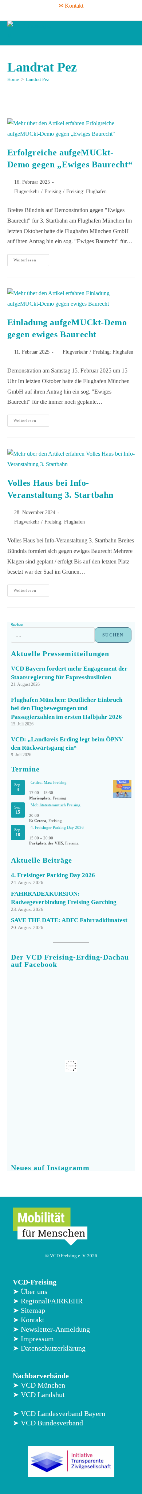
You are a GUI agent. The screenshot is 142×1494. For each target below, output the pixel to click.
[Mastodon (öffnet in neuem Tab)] (93, 14)
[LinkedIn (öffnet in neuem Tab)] (74, 14)
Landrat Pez (37, 79)
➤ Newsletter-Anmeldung (51, 1329)
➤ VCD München (39, 1385)
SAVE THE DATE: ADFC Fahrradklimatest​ (69, 920)
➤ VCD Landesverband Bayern (59, 1413)
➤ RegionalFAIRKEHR (48, 1301)
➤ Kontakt (28, 1320)
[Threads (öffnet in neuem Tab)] (55, 14)
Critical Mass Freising (49, 782)
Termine (25, 769)
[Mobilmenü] (127, 33)
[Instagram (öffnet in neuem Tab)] (65, 14)
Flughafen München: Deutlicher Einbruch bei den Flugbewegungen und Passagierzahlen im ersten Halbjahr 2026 (66, 708)
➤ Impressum (33, 1339)
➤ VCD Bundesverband (48, 1423)
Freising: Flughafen (86, 191)
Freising (52, 191)
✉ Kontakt (71, 6)
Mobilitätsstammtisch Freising (55, 805)
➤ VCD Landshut (39, 1395)
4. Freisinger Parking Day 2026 (57, 827)
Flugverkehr (26, 191)
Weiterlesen (31, 258)
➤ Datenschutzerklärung (49, 1348)
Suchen (17, 625)
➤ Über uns (30, 1291)
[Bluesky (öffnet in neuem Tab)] (84, 14)
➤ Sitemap (29, 1310)
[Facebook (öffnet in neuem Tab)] (47, 14)
